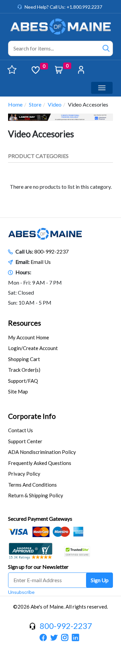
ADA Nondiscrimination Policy (42, 452)
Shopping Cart (24, 359)
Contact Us (20, 430)
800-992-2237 (51, 251)
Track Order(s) (24, 370)
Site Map (18, 391)
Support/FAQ (23, 381)
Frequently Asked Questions (39, 463)
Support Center (25, 441)
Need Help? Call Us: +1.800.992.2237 (63, 7)
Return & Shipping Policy (35, 495)
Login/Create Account (33, 348)
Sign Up (100, 580)
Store (35, 104)
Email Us (41, 262)
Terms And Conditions (32, 485)
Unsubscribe (21, 592)
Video (55, 104)
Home (15, 104)
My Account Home (28, 337)
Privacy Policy (24, 474)
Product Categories (38, 156)
